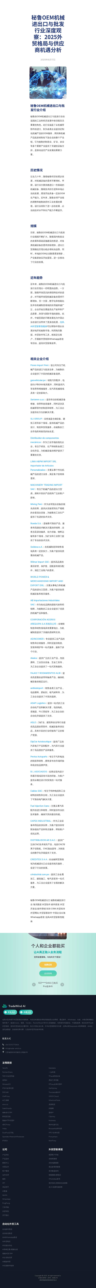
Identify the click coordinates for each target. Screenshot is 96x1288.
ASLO (33, 722)
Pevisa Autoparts (38, 756)
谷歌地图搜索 (54, 1163)
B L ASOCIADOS (38, 771)
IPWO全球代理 (7, 1088)
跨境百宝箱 (6, 1116)
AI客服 (4, 1191)
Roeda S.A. (35, 523)
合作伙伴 (5, 1175)
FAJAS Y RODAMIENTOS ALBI (45, 673)
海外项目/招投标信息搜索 (58, 1183)
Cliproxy (52, 1116)
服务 (4, 1179)
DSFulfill (5, 1092)
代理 (4, 1167)
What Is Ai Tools (54, 1100)
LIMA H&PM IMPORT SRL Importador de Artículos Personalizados (43, 465)
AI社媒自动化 (7, 1245)
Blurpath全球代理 (55, 1128)
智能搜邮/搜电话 (55, 1175)
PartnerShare (7, 1072)
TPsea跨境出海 (54, 1076)
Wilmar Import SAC (39, 562)
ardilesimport (36, 688)
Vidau (4, 1128)
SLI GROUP (36, 419)
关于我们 (5, 1215)
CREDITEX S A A (38, 859)
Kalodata (52, 1068)
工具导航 (5, 1207)
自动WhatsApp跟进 (9, 1237)
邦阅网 (51, 1108)
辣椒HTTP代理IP (8, 1120)
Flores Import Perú (39, 365)
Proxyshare (53, 1136)
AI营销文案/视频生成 (10, 1249)
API (3, 1183)
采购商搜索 (53, 1159)
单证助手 (5, 1187)
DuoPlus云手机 (8, 1133)
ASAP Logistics (38, 703)
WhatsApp (6, 1199)
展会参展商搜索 (54, 1167)
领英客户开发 (54, 1155)
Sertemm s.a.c (37, 399)
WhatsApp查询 (54, 1179)
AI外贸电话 (6, 1241)
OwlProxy (6, 1096)
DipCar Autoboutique (40, 741)
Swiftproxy (53, 1088)
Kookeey (52, 1120)
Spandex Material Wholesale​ (13, 1136)
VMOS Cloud (54, 1096)
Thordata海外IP (54, 1092)
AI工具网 (5, 1100)
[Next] (62, 984)
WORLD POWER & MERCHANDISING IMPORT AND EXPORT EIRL (47, 581)
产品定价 (5, 1159)
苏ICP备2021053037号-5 (48, 1280)
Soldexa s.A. (36, 547)
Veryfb (5, 1068)
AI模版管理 (6, 1261)
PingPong (6, 1203)
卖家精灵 (52, 1104)
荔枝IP (51, 1112)
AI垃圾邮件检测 (8, 1265)
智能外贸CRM (7, 1253)
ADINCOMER (37, 639)
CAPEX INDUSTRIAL (40, 821)
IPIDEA (5, 1140)
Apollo (4, 1195)
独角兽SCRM (7, 1112)
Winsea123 (6, 1084)
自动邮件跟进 (7, 1229)
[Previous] (34, 984)
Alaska (33, 658)
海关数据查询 (54, 1171)
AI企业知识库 (7, 1257)
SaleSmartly (7, 1108)
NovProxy (52, 1140)
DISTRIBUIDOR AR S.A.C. (43, 840)
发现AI (4, 1080)
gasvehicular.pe (38, 380)
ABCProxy (6, 1124)
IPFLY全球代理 (54, 1133)
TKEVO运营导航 (8, 1076)
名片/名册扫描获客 (56, 1187)
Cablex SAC (36, 791)
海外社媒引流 (54, 1124)
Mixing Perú (36, 504)
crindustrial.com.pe (39, 874)
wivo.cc (5, 1104)
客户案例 (5, 1171)
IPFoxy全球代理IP (55, 1084)
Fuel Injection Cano (39, 806)
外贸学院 (5, 1211)
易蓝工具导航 (54, 1080)
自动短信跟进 (7, 1233)
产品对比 (5, 1155)
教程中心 (5, 1163)
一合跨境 (52, 1072)
